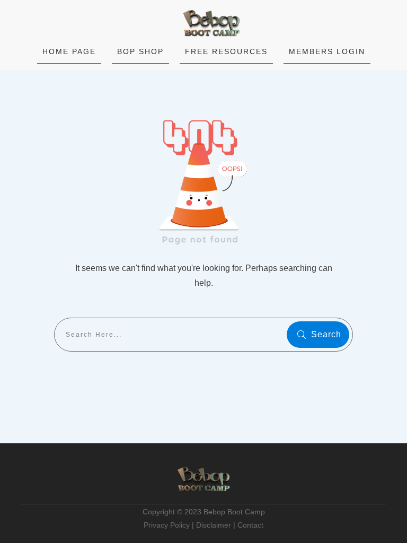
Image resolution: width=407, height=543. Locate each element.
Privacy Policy (167, 525)
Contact (250, 525)
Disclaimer (213, 525)
